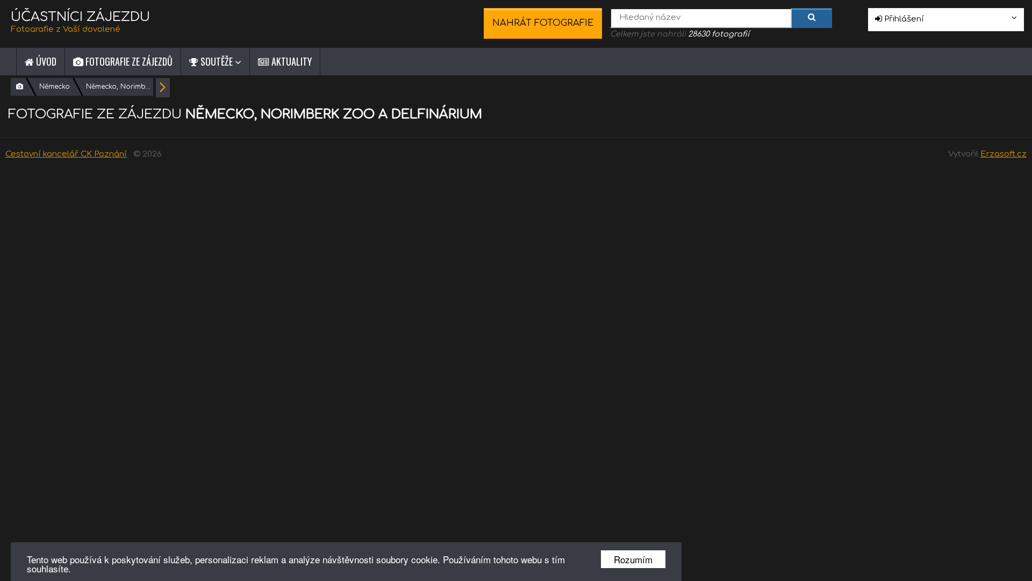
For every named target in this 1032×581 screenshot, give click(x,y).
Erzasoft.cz (1003, 154)
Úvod (45, 61)
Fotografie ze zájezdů (128, 61)
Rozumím (633, 559)
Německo (54, 86)
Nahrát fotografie (543, 23)
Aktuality (290, 61)
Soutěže (216, 61)
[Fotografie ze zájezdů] (19, 87)
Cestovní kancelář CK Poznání (66, 154)
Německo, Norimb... (118, 86)
